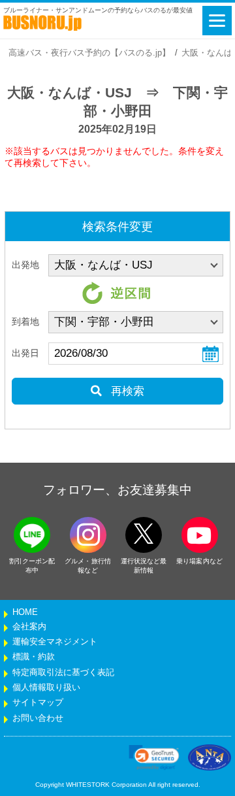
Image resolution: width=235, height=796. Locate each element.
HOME (25, 612)
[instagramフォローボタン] (88, 535)
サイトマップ (37, 702)
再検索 (126, 391)
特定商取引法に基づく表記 (63, 672)
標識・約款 (33, 656)
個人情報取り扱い (46, 687)
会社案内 (29, 626)
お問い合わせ (37, 718)
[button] (154, 757)
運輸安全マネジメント (54, 641)
